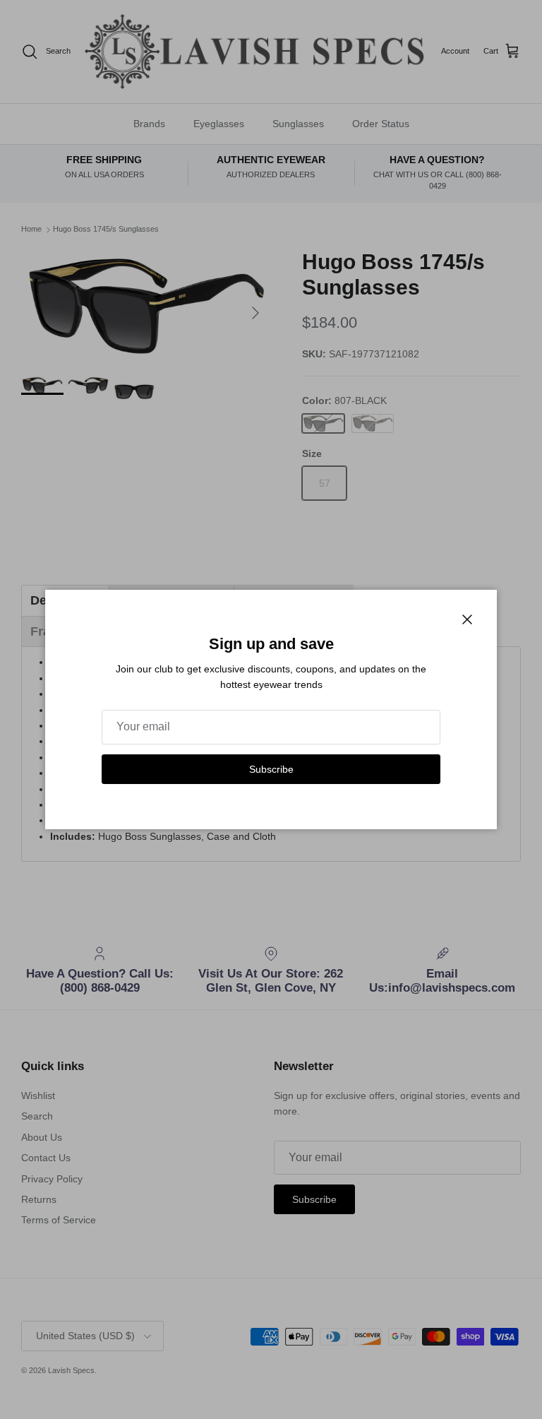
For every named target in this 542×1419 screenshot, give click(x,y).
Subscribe (271, 769)
